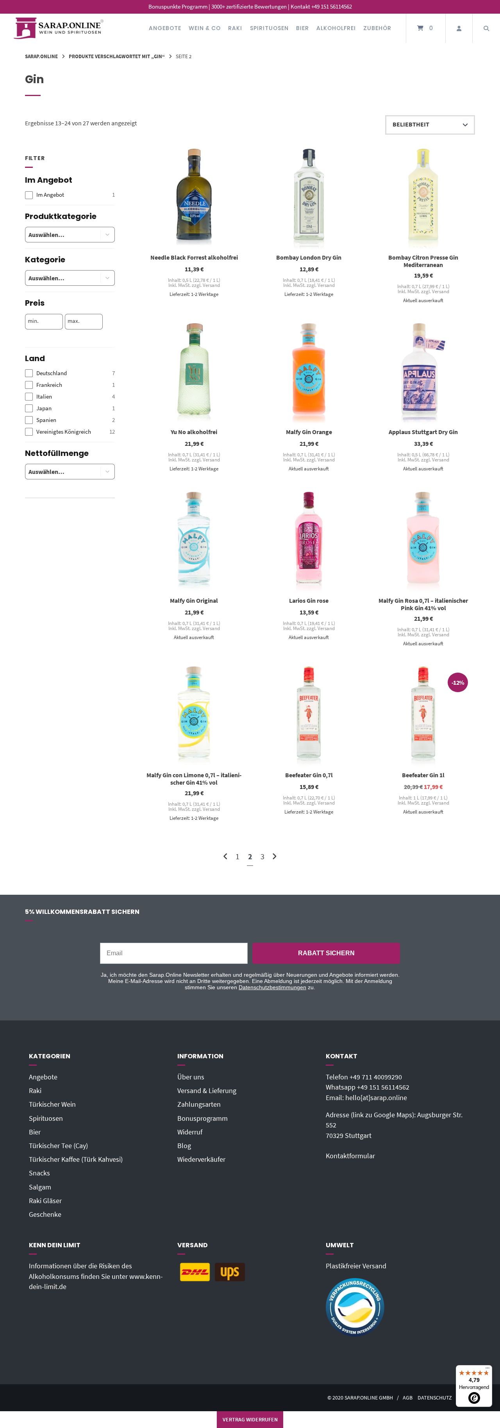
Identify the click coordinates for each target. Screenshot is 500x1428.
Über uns (190, 1077)
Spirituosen (269, 28)
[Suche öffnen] (486, 28)
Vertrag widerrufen (250, 1419)
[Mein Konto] (459, 28)
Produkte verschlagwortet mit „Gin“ (117, 56)
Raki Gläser (45, 1201)
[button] (108, 234)
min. (33, 320)
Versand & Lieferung (206, 1090)
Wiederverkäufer (201, 1159)
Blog (184, 1145)
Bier (302, 28)
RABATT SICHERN (326, 953)
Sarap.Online (41, 56)
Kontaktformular (350, 1156)
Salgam (40, 1187)
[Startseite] (58, 28)
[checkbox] (70, 195)
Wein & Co (205, 28)
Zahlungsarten (199, 1104)
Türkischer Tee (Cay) (58, 1145)
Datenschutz (435, 1397)
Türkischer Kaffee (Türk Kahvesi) (76, 1159)
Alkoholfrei (336, 28)
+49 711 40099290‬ (376, 1077)
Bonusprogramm (202, 1118)
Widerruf (189, 1132)
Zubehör (377, 28)
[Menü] (487, 1370)
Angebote (165, 28)
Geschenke (45, 1214)
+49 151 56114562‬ (383, 1087)
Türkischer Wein (52, 1104)
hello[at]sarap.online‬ (376, 1097)
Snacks (39, 1173)
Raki (235, 28)
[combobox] (57, 234)
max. (74, 320)
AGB (407, 1397)
